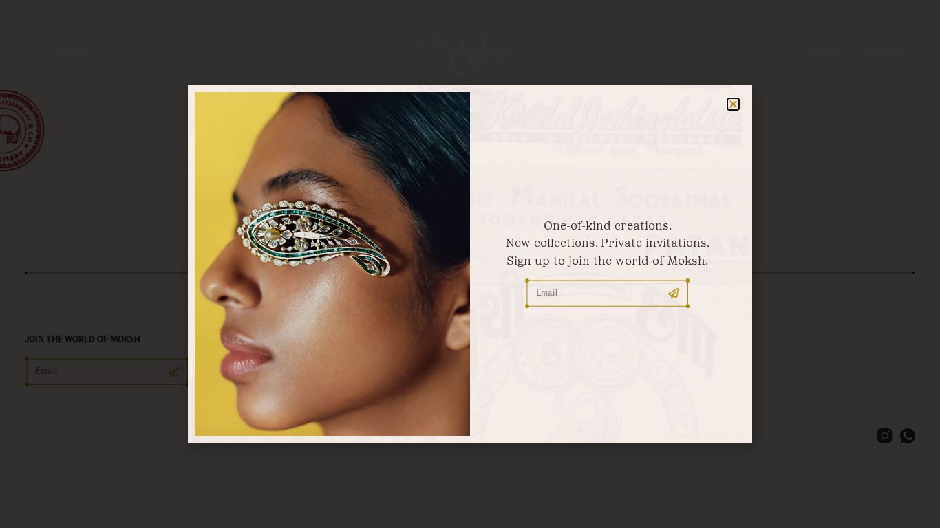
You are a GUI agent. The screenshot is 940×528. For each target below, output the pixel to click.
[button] (733, 104)
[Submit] (673, 293)
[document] (470, 264)
